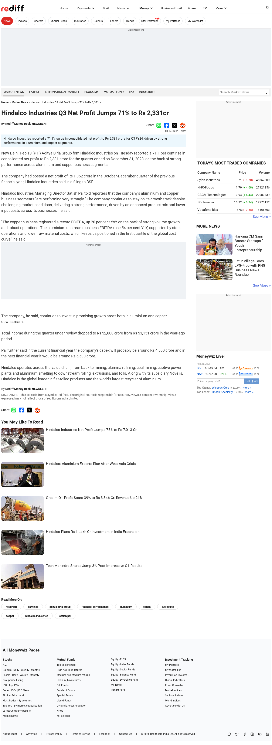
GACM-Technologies (212, 195)
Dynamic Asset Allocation (71, 705)
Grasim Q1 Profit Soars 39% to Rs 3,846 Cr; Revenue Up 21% (94, 498)
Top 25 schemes (66, 664)
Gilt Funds (62, 685)
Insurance (80, 21)
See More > (262, 217)
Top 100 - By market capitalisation (22, 705)
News (121, 8)
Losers (114, 21)
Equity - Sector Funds (123, 669)
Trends (130, 21)
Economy (91, 91)
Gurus (192, 8)
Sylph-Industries (208, 180)
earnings (33, 606)
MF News (116, 684)
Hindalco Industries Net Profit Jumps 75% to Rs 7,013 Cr (91, 430)
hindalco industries (36, 616)
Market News (13, 91)
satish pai (65, 616)
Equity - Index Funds (122, 664)
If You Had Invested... (177, 675)
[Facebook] (244, 734)
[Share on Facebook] (166, 125)
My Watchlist (195, 21)
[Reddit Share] (181, 125)
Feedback (104, 733)
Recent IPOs (9, 690)
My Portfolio (173, 21)
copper (10, 616)
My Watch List (173, 670)
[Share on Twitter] (174, 125)
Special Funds (65, 695)
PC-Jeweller (205, 202)
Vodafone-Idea (207, 210)
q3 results (168, 606)
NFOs (60, 710)
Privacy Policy (54, 733)
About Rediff (10, 733)
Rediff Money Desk (18, 123)
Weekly (25, 670)
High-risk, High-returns (69, 670)
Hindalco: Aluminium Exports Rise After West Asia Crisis (91, 464)
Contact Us (125, 733)
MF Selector (63, 715)
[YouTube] (260, 734)
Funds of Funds (66, 690)
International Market (61, 91)
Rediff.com (156, 733)
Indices (22, 21)
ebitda (147, 606)
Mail (106, 8)
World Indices (173, 700)
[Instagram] (252, 734)
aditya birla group (60, 606)
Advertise (31, 733)
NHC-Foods (205, 187)
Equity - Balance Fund (123, 674)
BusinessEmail (171, 8)
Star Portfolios (150, 21)
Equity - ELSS (118, 659)
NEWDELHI (39, 123)
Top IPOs (14, 685)
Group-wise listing (13, 680)
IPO (131, 91)
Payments (84, 8)
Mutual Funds (59, 21)
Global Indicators (175, 680)
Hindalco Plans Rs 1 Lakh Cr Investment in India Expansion (92, 532)
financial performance (95, 606)
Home (64, 8)
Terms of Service (80, 733)
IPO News (23, 690)
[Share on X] (237, 734)
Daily (16, 670)
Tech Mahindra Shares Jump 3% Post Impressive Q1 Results (94, 566)
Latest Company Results (17, 710)
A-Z (5, 664)
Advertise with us (175, 705)
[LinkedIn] (267, 734)
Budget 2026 (118, 689)
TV (205, 8)
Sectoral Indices (174, 695)
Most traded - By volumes (17, 700)
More (219, 8)
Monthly (35, 670)
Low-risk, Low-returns (69, 680)
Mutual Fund (114, 91)
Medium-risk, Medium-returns (73, 675)
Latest (34, 91)
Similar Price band (13, 695)
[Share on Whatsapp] (159, 125)
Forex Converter (174, 685)
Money (144, 8)
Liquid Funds (64, 700)
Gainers (98, 21)
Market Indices (173, 690)
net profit (11, 606)
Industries (147, 91)
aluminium (126, 606)
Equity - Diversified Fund (125, 679)
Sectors (38, 21)
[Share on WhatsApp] (229, 734)
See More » (262, 285)
